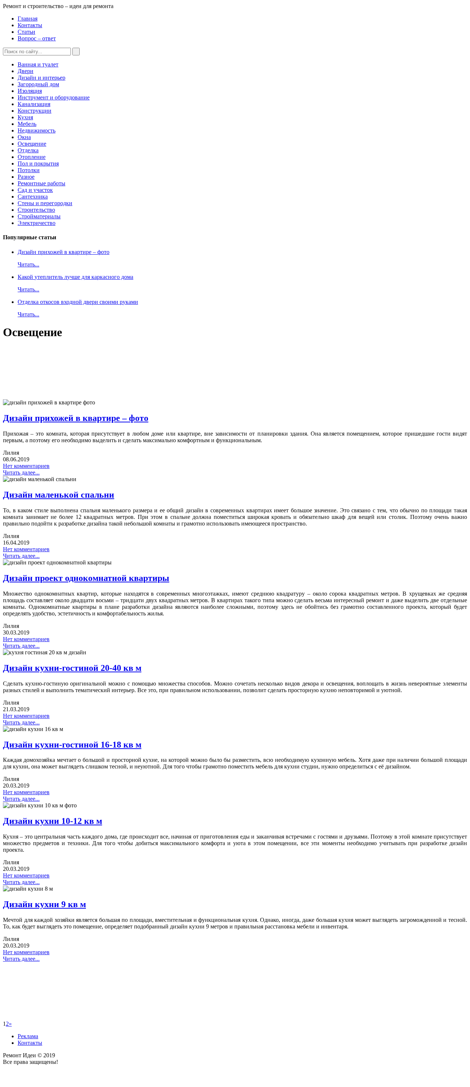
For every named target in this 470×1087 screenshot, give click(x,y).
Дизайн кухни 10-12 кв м (52, 821)
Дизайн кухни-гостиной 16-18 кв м (72, 744)
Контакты (30, 25)
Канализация (34, 104)
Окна (24, 137)
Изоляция (30, 91)
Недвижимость (36, 130)
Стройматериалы (39, 216)
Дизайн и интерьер (41, 77)
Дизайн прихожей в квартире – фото (63, 252)
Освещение (32, 144)
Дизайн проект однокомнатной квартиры (86, 578)
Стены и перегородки (45, 203)
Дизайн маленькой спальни (58, 494)
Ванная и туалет (38, 64)
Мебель (27, 124)
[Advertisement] (223, 371)
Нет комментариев (26, 466)
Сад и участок (35, 190)
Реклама (28, 1036)
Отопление (32, 157)
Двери (25, 71)
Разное (26, 177)
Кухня (25, 117)
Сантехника (33, 196)
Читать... (28, 264)
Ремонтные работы (41, 183)
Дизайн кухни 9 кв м (44, 904)
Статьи (26, 32)
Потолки (29, 170)
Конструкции (34, 111)
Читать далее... (21, 472)
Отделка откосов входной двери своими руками (78, 302)
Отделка (28, 150)
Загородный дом (38, 84)
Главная (27, 18)
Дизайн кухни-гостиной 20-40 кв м (72, 668)
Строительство (36, 210)
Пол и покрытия (38, 163)
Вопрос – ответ (37, 38)
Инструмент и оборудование (54, 97)
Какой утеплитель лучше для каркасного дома (75, 277)
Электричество (36, 223)
